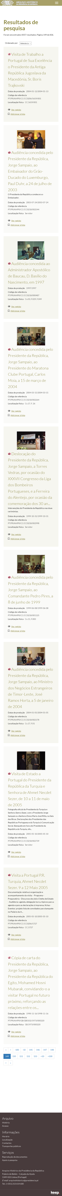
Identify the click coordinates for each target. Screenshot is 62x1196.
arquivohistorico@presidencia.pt (23, 1180)
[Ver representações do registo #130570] (31, 656)
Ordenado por (11, 43)
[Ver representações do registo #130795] (31, 336)
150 (14, 1056)
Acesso (5, 1126)
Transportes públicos (11, 1146)
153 (35, 1056)
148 (52, 1050)
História (6, 1122)
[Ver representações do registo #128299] (31, 564)
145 (31, 1050)
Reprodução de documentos (14, 1157)
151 (21, 1056)
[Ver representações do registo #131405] (31, 139)
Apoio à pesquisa (9, 1160)
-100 (17, 1050)
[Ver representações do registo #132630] (31, 440)
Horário (5, 1136)
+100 (50, 1056)
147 (45, 1050)
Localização (7, 1139)
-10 (24, 1050)
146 (38, 1050)
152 (28, 1056)
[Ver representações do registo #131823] (31, 760)
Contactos (6, 1143)
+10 (42, 1056)
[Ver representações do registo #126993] (31, 250)
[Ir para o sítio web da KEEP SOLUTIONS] (55, 1193)
